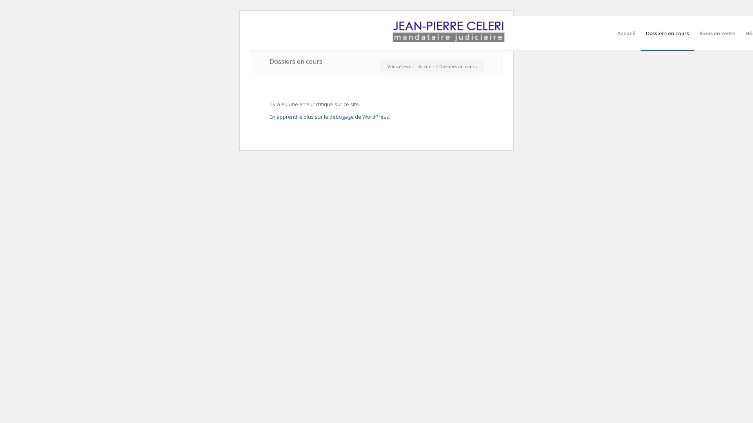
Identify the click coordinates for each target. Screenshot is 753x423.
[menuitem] (626, 33)
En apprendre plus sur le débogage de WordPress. (329, 116)
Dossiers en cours (295, 61)
